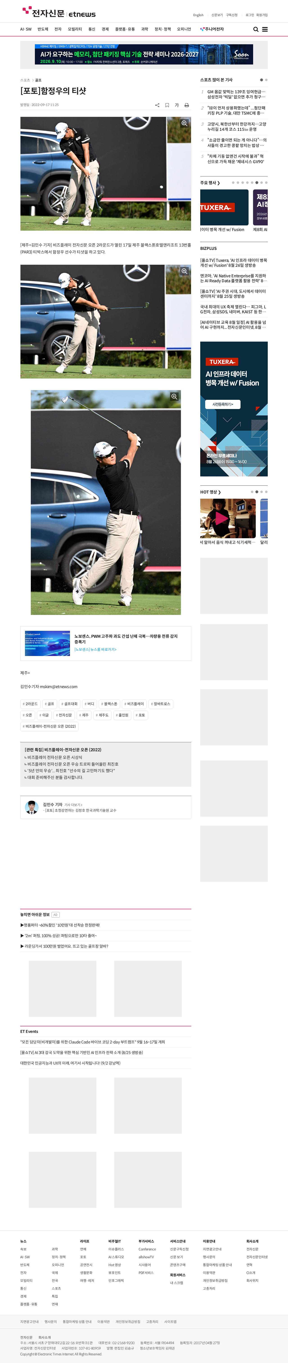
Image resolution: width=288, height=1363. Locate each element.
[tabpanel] (234, 127)
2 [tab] (266, 80)
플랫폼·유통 (125, 29)
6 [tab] (257, 182)
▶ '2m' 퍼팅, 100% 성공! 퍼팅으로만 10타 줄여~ (58, 935)
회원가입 (262, 15)
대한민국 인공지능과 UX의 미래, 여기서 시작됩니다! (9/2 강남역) (70, 1063)
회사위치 (252, 1281)
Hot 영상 (114, 1265)
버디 (91, 704)
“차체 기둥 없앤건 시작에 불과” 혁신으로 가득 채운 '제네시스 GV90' (235, 159)
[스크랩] (167, 105)
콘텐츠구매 (177, 1265)
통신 (91, 29)
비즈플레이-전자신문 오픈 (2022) (51, 726)
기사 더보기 (72, 805)
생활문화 (86, 1273)
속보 (23, 1249)
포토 (142, 715)
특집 (55, 1296)
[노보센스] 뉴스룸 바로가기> (95, 649)
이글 (45, 715)
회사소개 (44, 1337)
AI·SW (25, 29)
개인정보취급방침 (215, 1281)
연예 (83, 1249)
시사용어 (145, 1265)
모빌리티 (75, 29)
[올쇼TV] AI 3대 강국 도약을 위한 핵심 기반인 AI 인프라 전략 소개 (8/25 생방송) (81, 1052)
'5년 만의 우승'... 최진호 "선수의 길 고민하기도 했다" (71, 770)
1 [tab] (261, 80)
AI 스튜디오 (116, 1257)
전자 (57, 29)
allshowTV (146, 1257)
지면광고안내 (212, 1249)
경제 (105, 29)
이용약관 (209, 1273)
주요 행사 (210, 182)
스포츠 (25, 80)
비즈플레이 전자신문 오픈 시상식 (54, 757)
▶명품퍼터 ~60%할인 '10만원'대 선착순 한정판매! (60, 925)
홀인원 (123, 715)
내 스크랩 (176, 1283)
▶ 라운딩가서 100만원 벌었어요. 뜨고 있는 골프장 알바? (64, 946)
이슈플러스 (116, 1249)
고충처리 (209, 1288)
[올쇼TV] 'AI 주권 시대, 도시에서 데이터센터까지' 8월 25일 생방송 (233, 294)
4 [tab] (247, 182)
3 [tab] (242, 182)
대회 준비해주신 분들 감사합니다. (55, 777)
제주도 (104, 715)
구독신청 (232, 15)
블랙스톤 (110, 704)
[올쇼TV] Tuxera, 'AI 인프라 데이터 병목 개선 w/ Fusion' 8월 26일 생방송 (233, 263)
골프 (38, 80)
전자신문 (65, 715)
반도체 (43, 29)
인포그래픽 (116, 1281)
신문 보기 (176, 1257)
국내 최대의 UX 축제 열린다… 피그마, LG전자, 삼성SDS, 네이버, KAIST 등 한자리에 (233, 312)
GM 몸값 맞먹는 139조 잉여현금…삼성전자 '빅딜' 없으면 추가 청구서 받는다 (236, 94)
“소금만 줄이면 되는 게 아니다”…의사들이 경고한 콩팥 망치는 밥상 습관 (237, 143)
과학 (144, 29)
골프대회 (71, 704)
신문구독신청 (179, 1249)
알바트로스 (162, 704)
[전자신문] (59, 11)
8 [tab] (266, 182)
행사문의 (209, 1257)
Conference (147, 1249)
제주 (85, 715)
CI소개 (251, 1273)
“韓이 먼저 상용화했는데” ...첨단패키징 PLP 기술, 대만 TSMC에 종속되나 (236, 111)
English (198, 15)
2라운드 (32, 704)
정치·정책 (163, 29)
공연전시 (86, 1265)
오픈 (29, 715)
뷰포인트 (114, 1273)
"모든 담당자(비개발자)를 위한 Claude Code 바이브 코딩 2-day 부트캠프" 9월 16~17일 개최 (92, 1042)
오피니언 (184, 29)
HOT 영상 (210, 492)
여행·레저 (87, 1281)
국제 (55, 1273)
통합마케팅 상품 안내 (217, 1265)
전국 (55, 1281)
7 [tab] (261, 182)
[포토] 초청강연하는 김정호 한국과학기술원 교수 (81, 810)
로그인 (250, 15)
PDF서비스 (146, 1273)
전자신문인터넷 (257, 1257)
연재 (55, 1304)
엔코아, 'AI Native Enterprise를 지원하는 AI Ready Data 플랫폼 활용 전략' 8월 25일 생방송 (233, 280)
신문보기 (217, 15)
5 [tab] (252, 182)
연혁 (249, 1265)
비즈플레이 (135, 704)
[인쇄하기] (186, 104)
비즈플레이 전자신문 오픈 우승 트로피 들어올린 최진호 (73, 764)
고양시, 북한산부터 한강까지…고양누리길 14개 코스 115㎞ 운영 (236, 127)
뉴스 (23, 1241)
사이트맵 (170, 1322)
